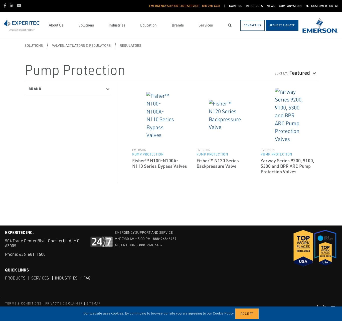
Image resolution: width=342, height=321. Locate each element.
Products (15, 278)
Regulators (130, 45)
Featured (299, 72)
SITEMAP (93, 303)
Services (40, 278)
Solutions (34, 45)
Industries (66, 278)
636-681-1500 (32, 254)
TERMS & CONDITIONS (23, 303)
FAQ (87, 278)
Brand (35, 88)
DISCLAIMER (73, 303)
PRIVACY (52, 303)
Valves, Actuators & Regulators (81, 45)
